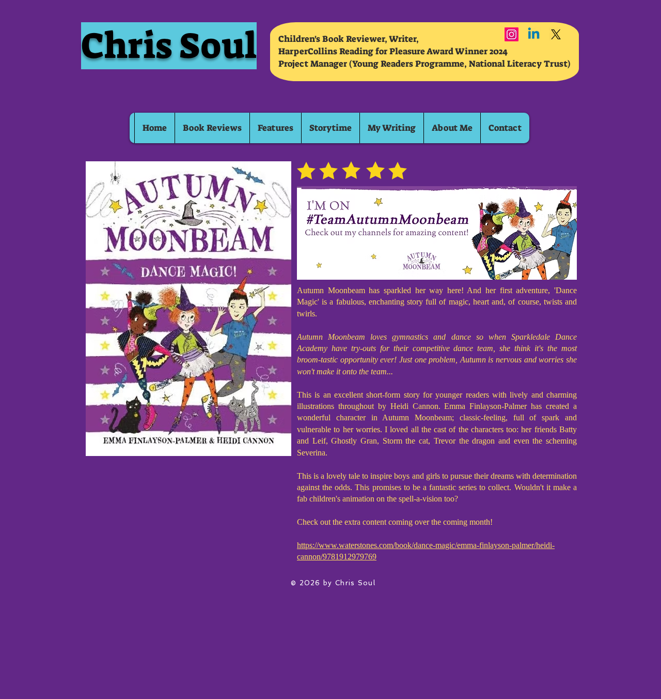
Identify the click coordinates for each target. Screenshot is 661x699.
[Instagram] (511, 34)
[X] (556, 34)
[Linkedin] (534, 34)
